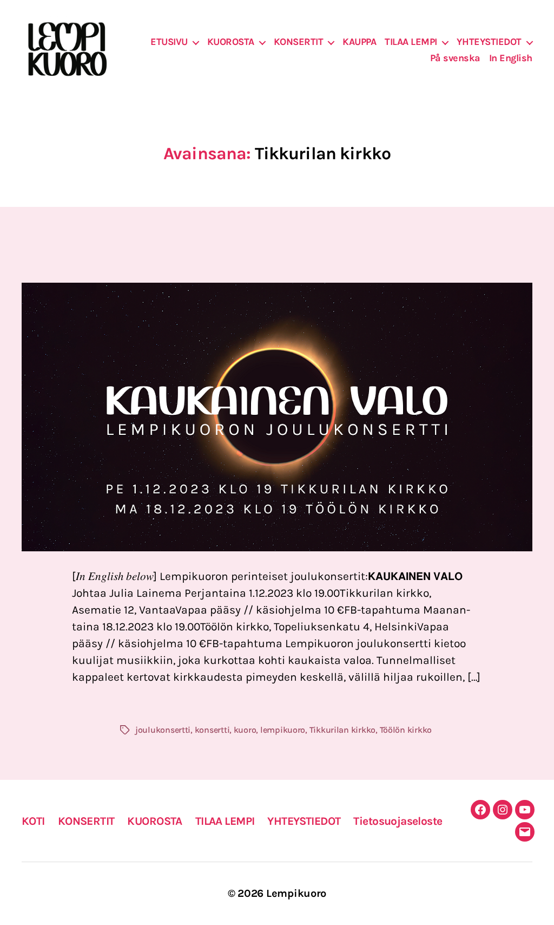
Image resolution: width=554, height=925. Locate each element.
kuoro (245, 730)
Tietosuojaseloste (397, 821)
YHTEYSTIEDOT (489, 42)
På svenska (455, 58)
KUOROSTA (230, 42)
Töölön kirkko (406, 730)
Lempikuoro (296, 893)
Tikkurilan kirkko (342, 730)
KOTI (33, 821)
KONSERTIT (299, 42)
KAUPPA (359, 42)
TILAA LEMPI (411, 42)
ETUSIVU (169, 42)
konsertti (212, 730)
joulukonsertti (162, 730)
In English (510, 58)
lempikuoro (282, 730)
